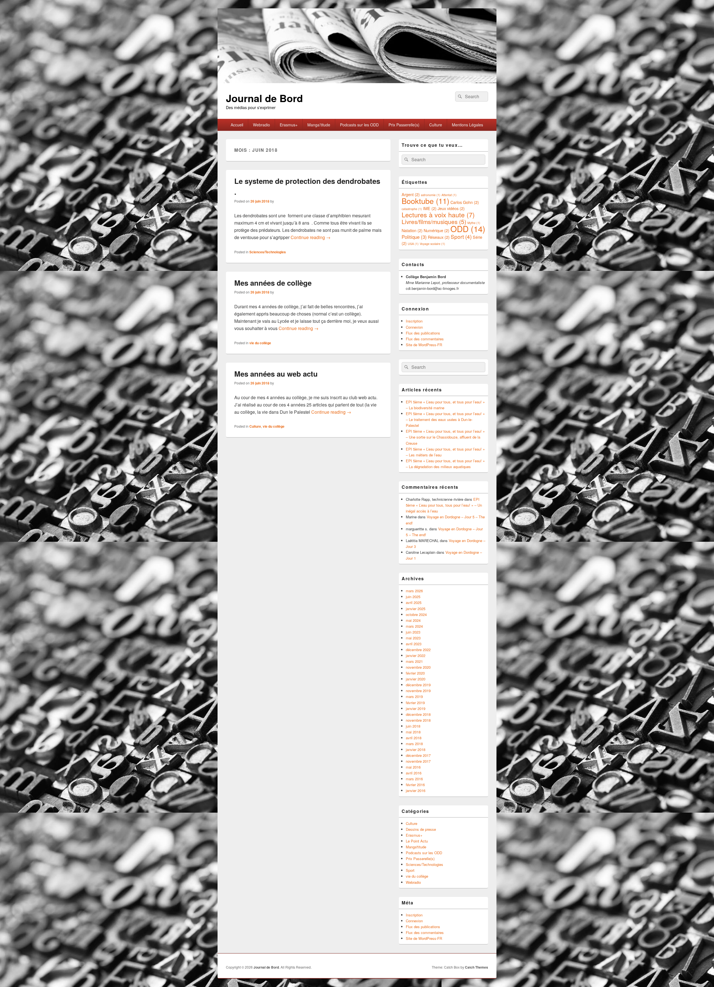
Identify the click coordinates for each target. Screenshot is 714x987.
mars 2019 (414, 696)
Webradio (261, 124)
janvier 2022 (415, 655)
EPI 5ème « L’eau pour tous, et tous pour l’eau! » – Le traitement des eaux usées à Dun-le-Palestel (445, 419)
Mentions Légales (467, 124)
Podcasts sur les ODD (359, 124)
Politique (414, 236)
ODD (467, 228)
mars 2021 (414, 661)
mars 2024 (414, 626)
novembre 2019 (418, 690)
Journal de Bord (264, 98)
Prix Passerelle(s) (404, 124)
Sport (461, 236)
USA (413, 244)
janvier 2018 (415, 749)
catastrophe (412, 209)
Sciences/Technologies (267, 251)
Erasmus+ (289, 124)
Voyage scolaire (432, 244)
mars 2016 (414, 778)
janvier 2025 (415, 608)
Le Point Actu (417, 841)
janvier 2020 (415, 679)
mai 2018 (413, 732)
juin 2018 (413, 726)
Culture (435, 124)
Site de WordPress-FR (424, 344)
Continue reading (311, 237)
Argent (411, 194)
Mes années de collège (273, 283)
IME (429, 208)
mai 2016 (413, 767)
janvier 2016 (415, 790)
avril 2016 (413, 773)
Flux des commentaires (425, 338)
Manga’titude (318, 124)
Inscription (414, 321)
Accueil (237, 124)
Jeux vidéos (451, 208)
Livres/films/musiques (434, 221)
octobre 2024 (416, 614)
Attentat (449, 195)
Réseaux (439, 237)
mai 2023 (413, 638)
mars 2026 (414, 590)
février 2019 (415, 702)
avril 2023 (413, 643)
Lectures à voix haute (438, 214)
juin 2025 (413, 596)
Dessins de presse (421, 829)
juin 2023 (413, 632)
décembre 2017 (418, 755)
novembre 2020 (418, 667)
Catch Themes (476, 967)
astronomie (430, 195)
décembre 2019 (418, 684)
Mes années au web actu (276, 374)
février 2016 (415, 784)
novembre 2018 (418, 720)
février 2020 (415, 673)
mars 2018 (414, 743)
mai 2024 (413, 620)
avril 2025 (413, 602)
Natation (412, 230)
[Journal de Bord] (357, 81)
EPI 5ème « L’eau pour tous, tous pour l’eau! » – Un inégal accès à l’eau (444, 505)
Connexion (414, 327)
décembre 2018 (418, 714)
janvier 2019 (415, 708)
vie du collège (260, 342)
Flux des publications (423, 333)
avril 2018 (413, 737)
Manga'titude (416, 846)
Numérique (436, 230)
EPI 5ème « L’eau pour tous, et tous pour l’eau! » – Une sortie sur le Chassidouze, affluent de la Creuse (445, 437)
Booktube (425, 200)
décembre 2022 (418, 649)
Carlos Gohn (464, 202)
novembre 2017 (418, 761)
